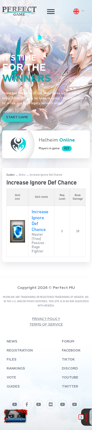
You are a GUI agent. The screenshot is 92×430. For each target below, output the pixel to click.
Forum (68, 341)
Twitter (70, 386)
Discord (70, 368)
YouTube (70, 377)
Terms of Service (46, 324)
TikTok (68, 359)
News (12, 341)
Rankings (16, 368)
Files (11, 359)
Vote (11, 377)
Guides (10, 175)
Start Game (17, 117)
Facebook (71, 350)
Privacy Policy (46, 319)
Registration (20, 350)
